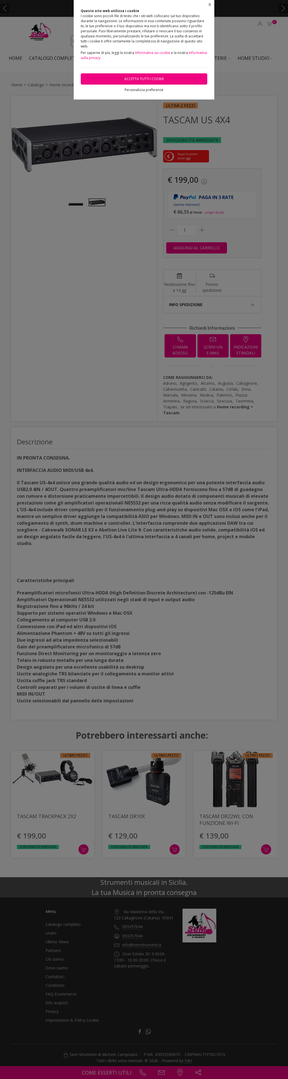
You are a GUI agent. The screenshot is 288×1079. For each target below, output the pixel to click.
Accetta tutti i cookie (144, 78)
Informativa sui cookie (152, 52)
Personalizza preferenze (144, 89)
